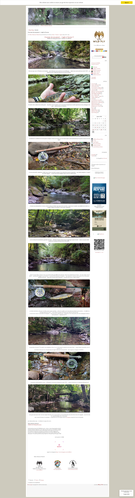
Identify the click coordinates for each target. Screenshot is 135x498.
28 (101, 129)
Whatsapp (95, 67)
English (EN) (126, 494)
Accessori (93, 83)
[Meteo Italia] (99, 177)
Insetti (92, 98)
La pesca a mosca (95, 64)
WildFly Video (96, 73)
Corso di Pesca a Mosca (96, 87)
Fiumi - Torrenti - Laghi (57, 34)
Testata (92, 155)
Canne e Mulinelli (95, 85)
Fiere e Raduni (94, 95)
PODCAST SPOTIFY (95, 105)
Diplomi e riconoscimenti (96, 91)
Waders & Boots (94, 110)
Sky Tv (92, 107)
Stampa (42, 480)
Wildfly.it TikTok (96, 68)
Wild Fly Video (94, 111)
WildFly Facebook (97, 74)
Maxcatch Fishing (97, 143)
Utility (92, 108)
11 (95, 125)
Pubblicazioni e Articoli (96, 106)
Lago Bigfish (95, 142)
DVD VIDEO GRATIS (96, 93)
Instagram (68, 417)
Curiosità (93, 90)
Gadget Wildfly (94, 97)
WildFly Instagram (97, 70)
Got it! (127, 3)
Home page (29, 484)
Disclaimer (93, 78)
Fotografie (93, 154)
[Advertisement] (67, 491)
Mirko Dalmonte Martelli (46, 25)
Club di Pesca (94, 86)
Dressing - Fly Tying (95, 92)
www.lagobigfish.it (58, 469)
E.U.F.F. (94, 140)
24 (93, 129)
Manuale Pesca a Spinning (97, 102)
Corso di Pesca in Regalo (96, 88)
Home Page (31, 30)
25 (95, 129)
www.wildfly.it (39, 470)
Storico (37, 480)
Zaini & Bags (94, 112)
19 (97, 127)
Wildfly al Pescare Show (98, 139)
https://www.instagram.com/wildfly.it (64, 452)
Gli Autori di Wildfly (95, 63)
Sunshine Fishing (96, 145)
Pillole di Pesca (94, 103)
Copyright (93, 77)
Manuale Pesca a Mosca (96, 101)
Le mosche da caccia (95, 100)
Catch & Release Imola (73, 469)
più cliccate (104, 158)
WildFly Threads (96, 71)
